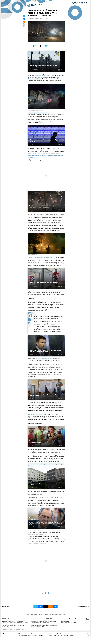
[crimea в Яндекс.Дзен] (45, 606)
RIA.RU (60, 615)
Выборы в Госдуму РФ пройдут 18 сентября (38, 113)
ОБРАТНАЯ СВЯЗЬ (54, 615)
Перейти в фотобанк (39, 42)
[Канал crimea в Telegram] (35, 606)
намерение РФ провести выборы (44, 358)
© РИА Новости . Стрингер (32, 42)
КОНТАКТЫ (45, 615)
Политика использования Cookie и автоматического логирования (13, 626)
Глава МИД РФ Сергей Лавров (35, 414)
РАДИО (40, 615)
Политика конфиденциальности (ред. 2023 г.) (12, 628)
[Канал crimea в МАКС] (55, 606)
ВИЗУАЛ (55, 611)
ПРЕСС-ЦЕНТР (34, 615)
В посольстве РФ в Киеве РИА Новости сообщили (40, 257)
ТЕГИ (65, 615)
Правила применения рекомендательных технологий (14, 629)
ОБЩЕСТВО (42, 611)
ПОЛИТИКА (36, 611)
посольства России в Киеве (42, 75)
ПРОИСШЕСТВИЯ (49, 611)
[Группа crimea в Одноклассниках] (50, 606)
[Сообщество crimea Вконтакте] (40, 606)
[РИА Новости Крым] (35, 5)
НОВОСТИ (27, 615)
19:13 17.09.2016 (30, 18)
